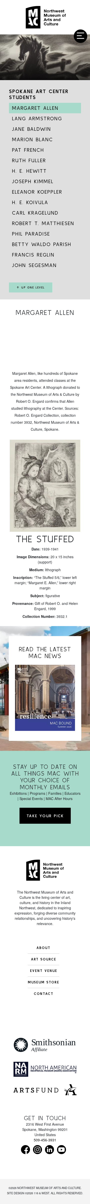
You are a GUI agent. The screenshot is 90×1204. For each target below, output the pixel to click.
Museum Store (43, 982)
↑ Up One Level (30, 287)
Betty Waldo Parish (41, 244)
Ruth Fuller (29, 160)
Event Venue (43, 971)
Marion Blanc (32, 139)
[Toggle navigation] (80, 36)
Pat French (28, 150)
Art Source (43, 959)
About (43, 948)
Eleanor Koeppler (37, 192)
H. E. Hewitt (29, 171)
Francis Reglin (33, 255)
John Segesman (34, 265)
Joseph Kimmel (33, 181)
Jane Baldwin (31, 129)
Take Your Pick (45, 815)
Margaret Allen (35, 108)
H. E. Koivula (30, 202)
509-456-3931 (45, 1139)
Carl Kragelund (35, 213)
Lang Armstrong (37, 118)
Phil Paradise (31, 234)
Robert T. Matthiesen (43, 223)
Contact (44, 994)
